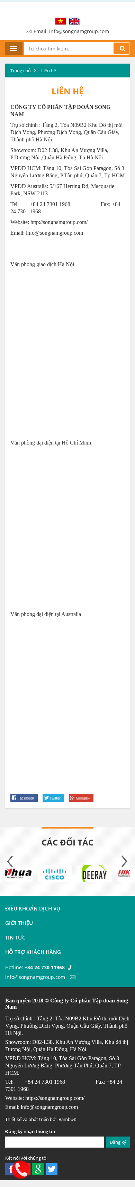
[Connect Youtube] (51, 1169)
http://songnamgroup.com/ (59, 222)
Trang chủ (20, 70)
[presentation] (10, 861)
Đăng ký (118, 1142)
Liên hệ (48, 70)
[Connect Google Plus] (38, 1169)
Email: (71, 31)
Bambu (67, 1119)
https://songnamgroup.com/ (54, 1098)
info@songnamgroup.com (54, 233)
